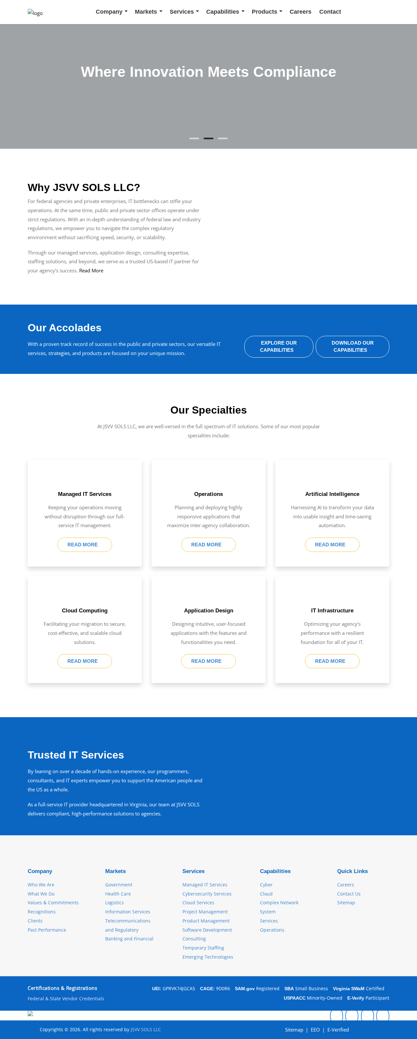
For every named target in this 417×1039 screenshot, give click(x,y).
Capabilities (222, 11)
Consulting (194, 939)
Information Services (127, 912)
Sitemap (346, 902)
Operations (272, 930)
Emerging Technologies (207, 957)
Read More (91, 270)
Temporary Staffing (203, 948)
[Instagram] (351, 1015)
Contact (330, 11)
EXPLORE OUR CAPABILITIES (278, 346)
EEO (315, 1029)
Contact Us (349, 894)
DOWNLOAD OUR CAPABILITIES (353, 346)
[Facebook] (367, 1015)
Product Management (206, 921)
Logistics (114, 902)
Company (109, 11)
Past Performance (47, 930)
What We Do (41, 894)
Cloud (266, 894)
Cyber (266, 885)
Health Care (118, 894)
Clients (35, 921)
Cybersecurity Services (207, 894)
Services (182, 11)
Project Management (205, 912)
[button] (194, 138)
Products (264, 11)
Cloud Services (198, 902)
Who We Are (41, 885)
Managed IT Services (204, 885)
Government (118, 885)
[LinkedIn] (336, 1015)
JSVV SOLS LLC (146, 1029)
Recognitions (42, 912)
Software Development (207, 930)
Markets (146, 11)
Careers (300, 11)
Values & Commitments (53, 902)
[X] (382, 1015)
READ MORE (83, 544)
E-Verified (338, 1029)
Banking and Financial (129, 939)
